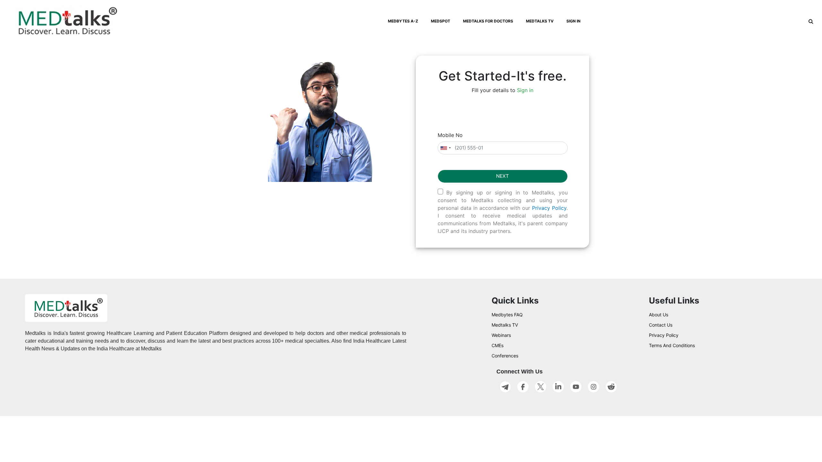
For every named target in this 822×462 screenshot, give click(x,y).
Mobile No (450, 135)
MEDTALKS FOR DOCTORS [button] (488, 21)
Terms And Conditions (672, 345)
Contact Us (660, 325)
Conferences (505, 355)
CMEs (497, 345)
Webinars (501, 335)
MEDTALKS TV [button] (540, 21)
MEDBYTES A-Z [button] (403, 21)
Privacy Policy (549, 208)
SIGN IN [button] (573, 21)
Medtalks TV (505, 325)
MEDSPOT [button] (440, 21)
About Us (658, 314)
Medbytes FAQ (507, 314)
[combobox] (445, 148)
